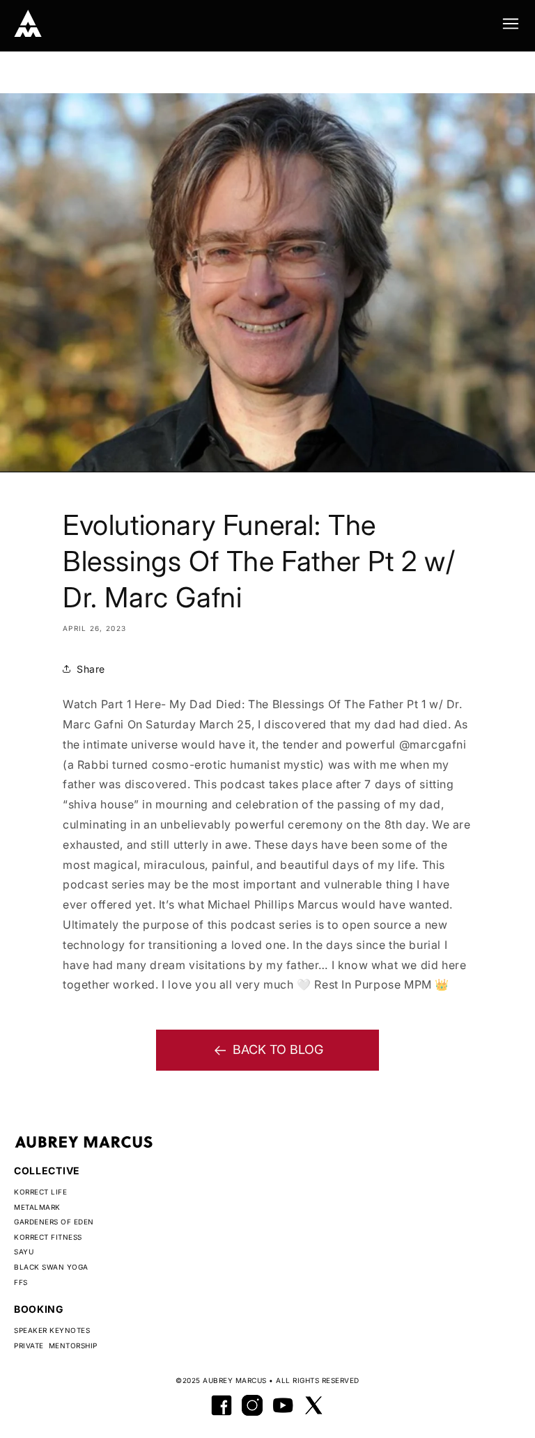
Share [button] (91, 669)
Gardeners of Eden (54, 1221)
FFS (21, 1282)
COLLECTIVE (47, 1170)
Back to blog (278, 1049)
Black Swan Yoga (51, 1267)
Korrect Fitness (48, 1237)
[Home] (28, 24)
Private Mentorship (56, 1345)
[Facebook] (221, 1405)
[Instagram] (252, 1405)
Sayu (23, 1251)
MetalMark (37, 1207)
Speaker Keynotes (52, 1330)
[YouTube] (283, 1405)
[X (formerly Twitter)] (313, 1405)
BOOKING (39, 1309)
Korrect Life (40, 1192)
